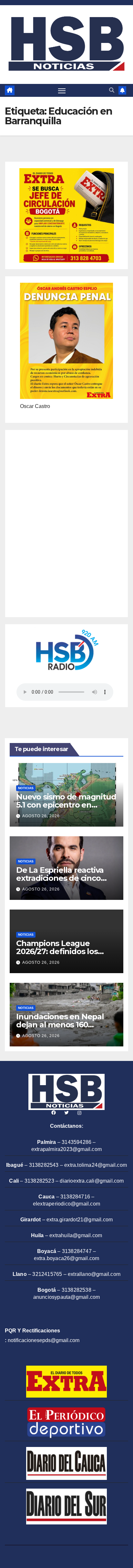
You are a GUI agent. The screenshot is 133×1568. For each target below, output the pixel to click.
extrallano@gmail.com (94, 1274)
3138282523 (39, 1181)
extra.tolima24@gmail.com (95, 1165)
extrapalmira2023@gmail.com (66, 1149)
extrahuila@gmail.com (75, 1235)
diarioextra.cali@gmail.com (92, 1181)
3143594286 (76, 1142)
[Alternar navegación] (62, 90)
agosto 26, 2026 (41, 816)
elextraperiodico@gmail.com (66, 1204)
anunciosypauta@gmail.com (66, 1297)
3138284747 (77, 1251)
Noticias (26, 788)
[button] (111, 90)
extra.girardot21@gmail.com (79, 1219)
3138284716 (75, 1196)
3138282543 (44, 1165)
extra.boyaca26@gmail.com (66, 1258)
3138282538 (76, 1290)
